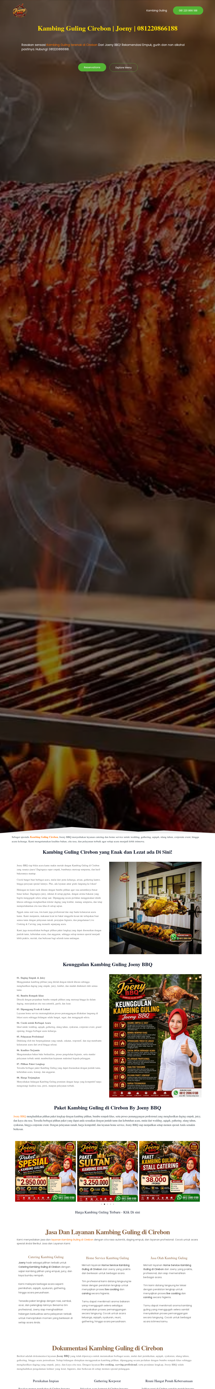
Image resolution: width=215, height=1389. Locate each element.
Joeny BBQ (19, 1116)
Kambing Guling (156, 10)
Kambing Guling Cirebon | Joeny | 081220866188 (108, 28)
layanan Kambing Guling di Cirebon (72, 1239)
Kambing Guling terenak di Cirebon (72, 45)
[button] (188, 10)
